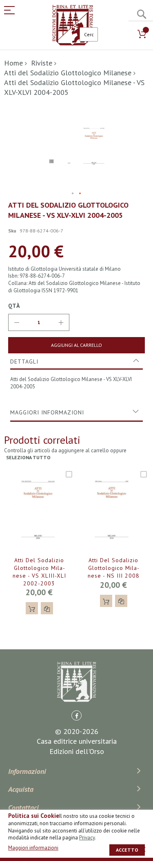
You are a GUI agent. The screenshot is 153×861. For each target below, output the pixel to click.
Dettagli (24, 361)
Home (13, 63)
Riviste (41, 63)
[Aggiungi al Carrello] (32, 608)
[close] (143, 849)
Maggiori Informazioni (47, 412)
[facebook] (76, 715)
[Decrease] (17, 322)
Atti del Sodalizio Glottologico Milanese (67, 72)
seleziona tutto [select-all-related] (28, 457)
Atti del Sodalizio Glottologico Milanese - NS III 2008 (114, 567)
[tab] (76, 361)
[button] (73, 194)
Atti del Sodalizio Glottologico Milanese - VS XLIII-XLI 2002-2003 (39, 571)
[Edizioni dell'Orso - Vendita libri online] (72, 25)
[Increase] (61, 322)
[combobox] (89, 34)
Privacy (87, 837)
